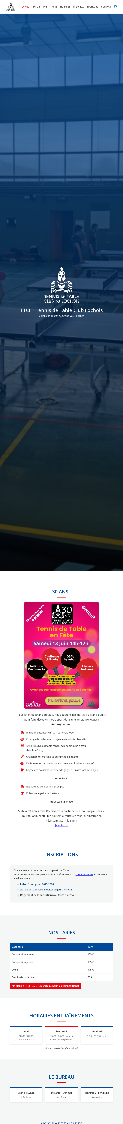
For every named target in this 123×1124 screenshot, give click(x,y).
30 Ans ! (26, 6)
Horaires (65, 6)
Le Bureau (78, 6)
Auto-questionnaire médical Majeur (41, 889)
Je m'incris (61, 825)
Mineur (68, 889)
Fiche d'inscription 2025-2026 (37, 884)
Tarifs (53, 6)
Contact (106, 6)
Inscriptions (40, 6)
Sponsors (92, 6)
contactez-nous (84, 874)
